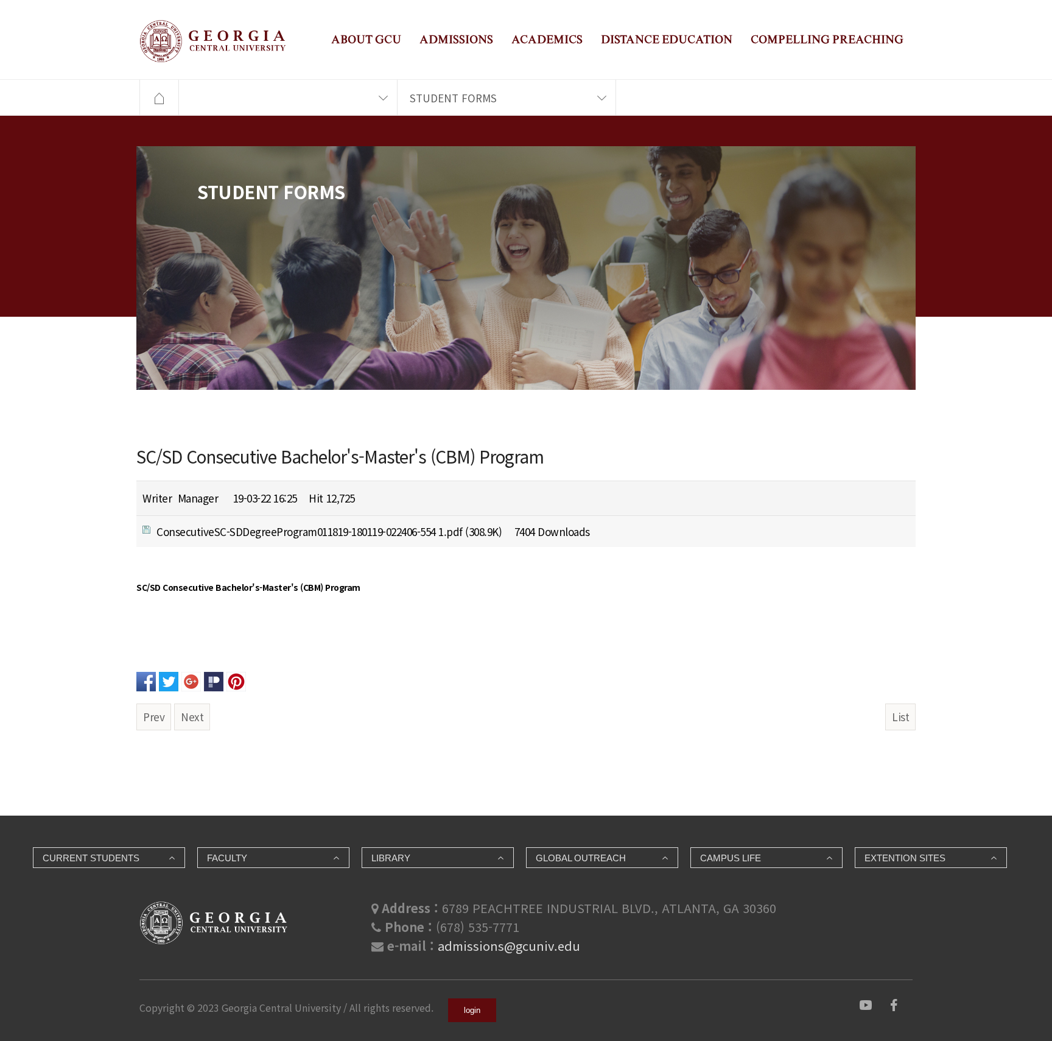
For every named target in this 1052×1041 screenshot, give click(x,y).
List (900, 716)
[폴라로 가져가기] (213, 679)
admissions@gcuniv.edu (509, 946)
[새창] (866, 1003)
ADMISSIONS (456, 39)
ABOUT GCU (366, 39)
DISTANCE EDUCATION (666, 39)
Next (192, 716)
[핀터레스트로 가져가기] (236, 679)
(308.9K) (329, 531)
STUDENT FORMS (453, 97)
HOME (158, 98)
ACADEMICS (547, 39)
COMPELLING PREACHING (827, 39)
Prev (153, 716)
